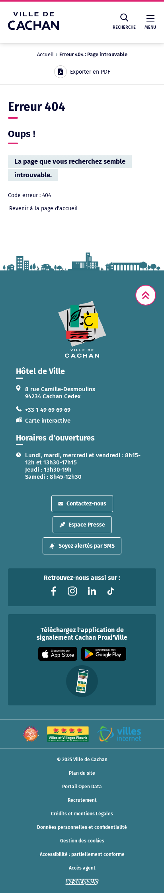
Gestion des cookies (82, 841)
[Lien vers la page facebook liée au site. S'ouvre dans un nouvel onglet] (53, 591)
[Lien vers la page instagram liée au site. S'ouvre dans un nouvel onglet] (72, 591)
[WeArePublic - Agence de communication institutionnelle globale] (82, 882)
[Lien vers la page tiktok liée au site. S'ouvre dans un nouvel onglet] (110, 591)
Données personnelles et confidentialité (82, 827)
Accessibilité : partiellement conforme (82, 854)
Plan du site (82, 773)
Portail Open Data (82, 786)
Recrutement (82, 800)
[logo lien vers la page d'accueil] (82, 329)
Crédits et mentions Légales (82, 814)
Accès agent (82, 868)
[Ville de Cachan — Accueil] (33, 27)
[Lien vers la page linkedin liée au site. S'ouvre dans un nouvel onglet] (91, 591)
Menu (150, 27)
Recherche (124, 27)
